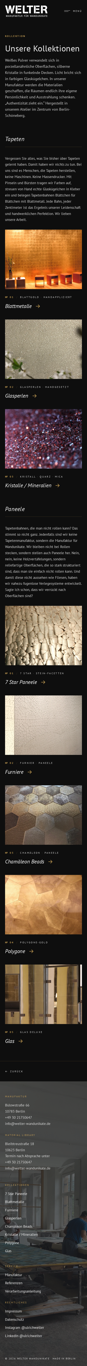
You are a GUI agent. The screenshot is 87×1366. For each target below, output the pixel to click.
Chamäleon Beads (18, 1226)
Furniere (11, 1210)
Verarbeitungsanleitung (23, 1291)
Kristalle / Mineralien (21, 1234)
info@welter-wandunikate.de (27, 1123)
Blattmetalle (14, 1201)
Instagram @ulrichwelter (24, 1327)
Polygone (12, 1242)
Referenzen (13, 1283)
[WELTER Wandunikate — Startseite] (26, 11)
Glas (8, 1251)
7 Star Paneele (16, 1193)
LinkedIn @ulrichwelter (23, 1336)
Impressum (13, 1311)
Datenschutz (14, 1319)
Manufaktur (13, 1275)
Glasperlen (13, 1218)
